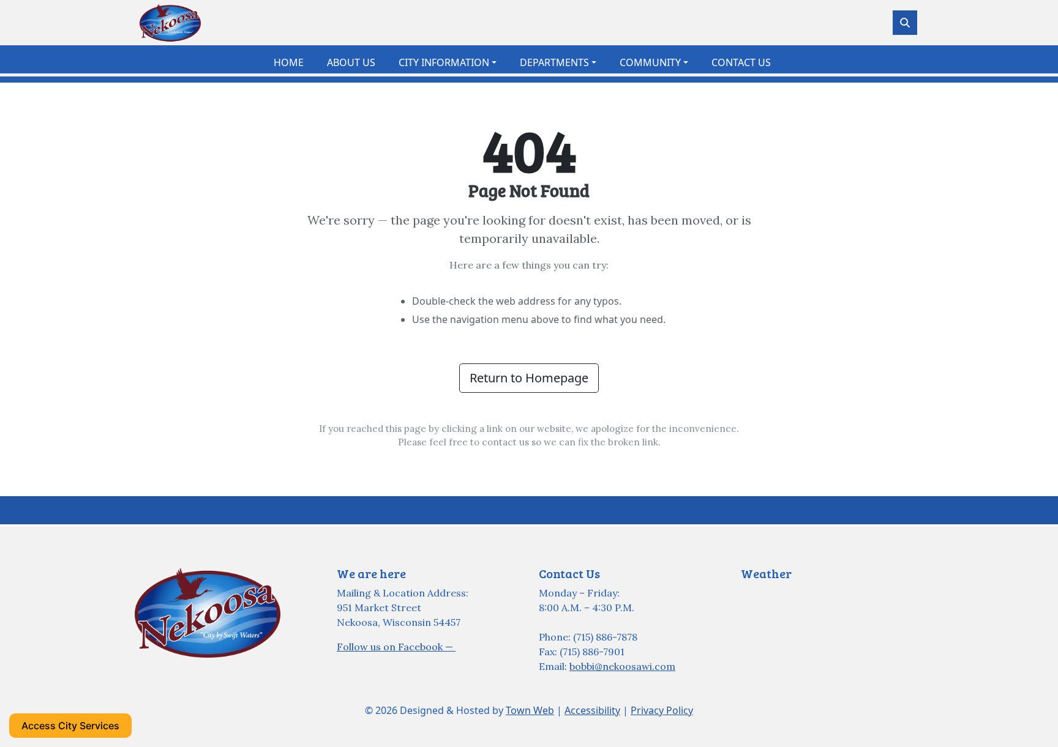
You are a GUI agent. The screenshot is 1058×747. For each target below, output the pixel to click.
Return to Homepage (529, 378)
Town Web (530, 710)
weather (802, 617)
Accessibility (592, 710)
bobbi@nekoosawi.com (622, 666)
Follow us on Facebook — (396, 647)
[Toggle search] (905, 22)
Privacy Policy (662, 710)
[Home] (170, 22)
